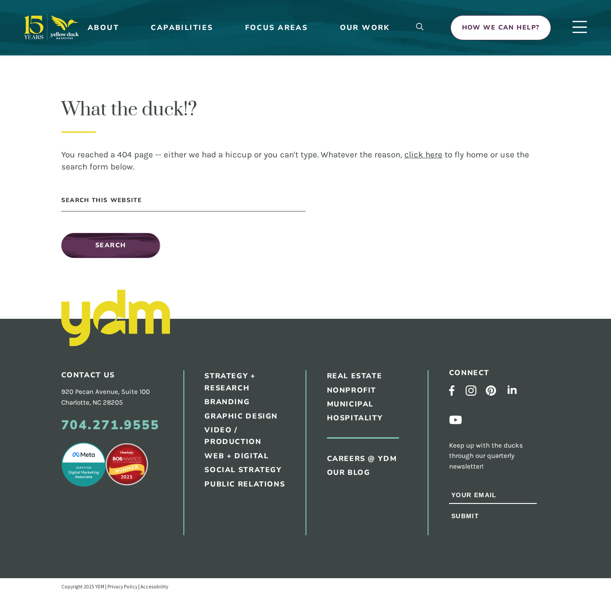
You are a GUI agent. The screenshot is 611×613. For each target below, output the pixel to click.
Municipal (350, 404)
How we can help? (501, 27)
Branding (227, 402)
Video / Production (232, 436)
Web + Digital (236, 456)
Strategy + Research (229, 382)
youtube (455, 420)
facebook (451, 390)
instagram (471, 390)
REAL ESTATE (354, 376)
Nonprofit (352, 390)
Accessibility (154, 586)
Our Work (365, 28)
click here (423, 155)
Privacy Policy (122, 586)
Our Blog (348, 473)
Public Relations (244, 484)
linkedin (512, 389)
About (103, 28)
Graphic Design (241, 416)
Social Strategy (242, 470)
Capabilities (182, 28)
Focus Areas (276, 28)
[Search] (420, 27)
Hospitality (355, 418)
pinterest (491, 390)
